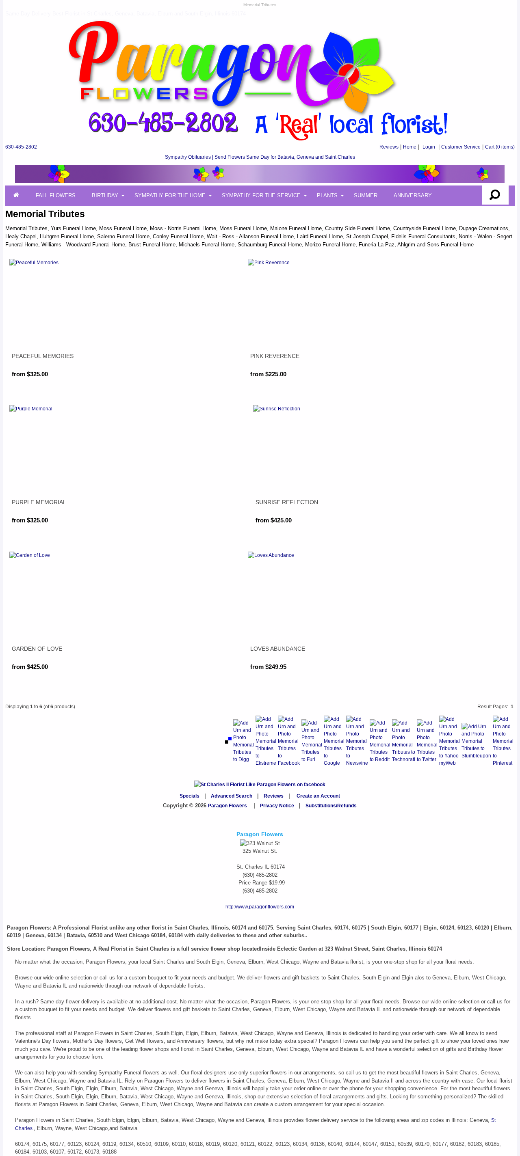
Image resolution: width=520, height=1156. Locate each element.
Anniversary (413, 195)
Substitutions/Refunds (331, 806)
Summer (365, 195)
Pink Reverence (274, 356)
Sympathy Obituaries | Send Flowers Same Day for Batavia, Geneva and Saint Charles (260, 157)
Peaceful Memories (43, 356)
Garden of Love (37, 648)
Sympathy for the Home (170, 195)
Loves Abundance (277, 648)
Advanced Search (231, 796)
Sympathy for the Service (261, 195)
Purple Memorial (39, 502)
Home (409, 147)
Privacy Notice (277, 806)
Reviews (389, 147)
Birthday (105, 195)
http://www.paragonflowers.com (259, 907)
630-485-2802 (21, 147)
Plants (327, 195)
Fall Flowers (56, 195)
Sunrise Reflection (287, 502)
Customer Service (461, 147)
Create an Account (318, 796)
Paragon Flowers (227, 806)
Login (428, 147)
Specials (189, 796)
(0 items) (500, 147)
